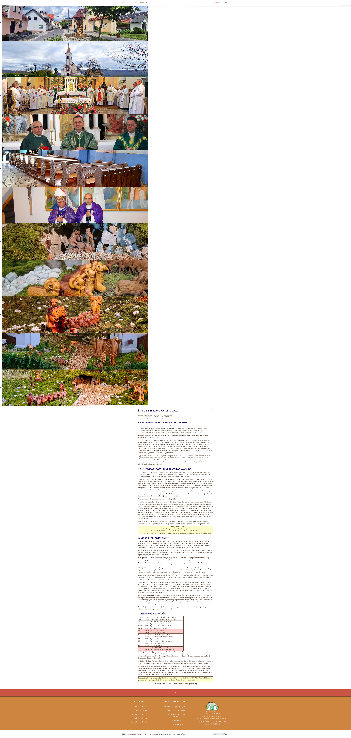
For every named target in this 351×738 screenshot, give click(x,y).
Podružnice (144, 3)
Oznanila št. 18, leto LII (139, 707)
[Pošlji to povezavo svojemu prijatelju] (212, 411)
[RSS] (184, 693)
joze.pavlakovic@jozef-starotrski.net (215, 719)
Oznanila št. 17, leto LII (139, 710)
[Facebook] (181, 693)
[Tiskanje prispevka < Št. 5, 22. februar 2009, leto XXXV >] (210, 411)
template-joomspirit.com (350, 682)
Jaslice (226, 3)
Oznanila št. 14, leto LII (139, 722)
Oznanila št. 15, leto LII (139, 718)
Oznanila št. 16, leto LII (139, 714)
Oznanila (216, 3)
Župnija (134, 3)
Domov (124, 3)
